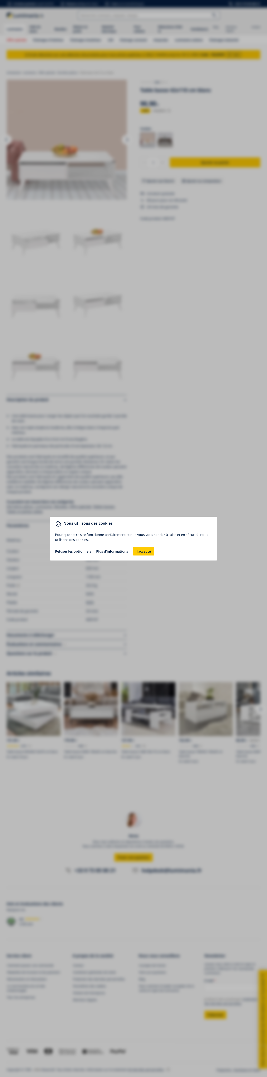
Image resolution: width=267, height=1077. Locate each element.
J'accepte (144, 551)
